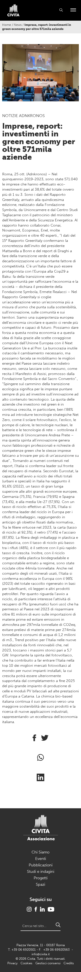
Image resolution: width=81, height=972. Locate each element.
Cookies (26, 963)
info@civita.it (41, 954)
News (18, 25)
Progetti (41, 878)
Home (6, 25)
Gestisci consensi (47, 963)
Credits (69, 963)
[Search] (58, 925)
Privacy (12, 963)
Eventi (40, 858)
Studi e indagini (40, 871)
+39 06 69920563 (56, 950)
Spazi (40, 884)
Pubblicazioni (40, 865)
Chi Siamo (40, 852)
